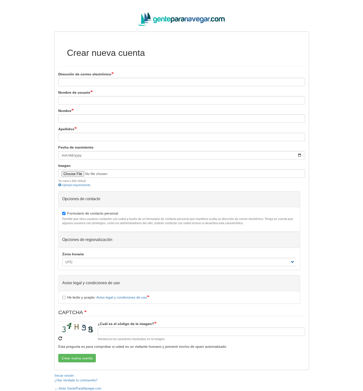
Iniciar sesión (64, 375)
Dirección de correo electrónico (84, 74)
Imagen (64, 166)
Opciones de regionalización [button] (87, 240)
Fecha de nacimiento (76, 147)
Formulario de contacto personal (92, 213)
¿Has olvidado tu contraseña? (76, 380)
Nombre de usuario (74, 92)
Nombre (64, 111)
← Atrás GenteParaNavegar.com (78, 388)
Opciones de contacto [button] (81, 199)
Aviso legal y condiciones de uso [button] (91, 283)
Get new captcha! (60, 338)
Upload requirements (76, 185)
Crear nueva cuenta (77, 358)
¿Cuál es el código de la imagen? (126, 324)
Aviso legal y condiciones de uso (121, 297)
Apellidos (66, 129)
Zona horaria (73, 254)
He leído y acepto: (107, 297)
